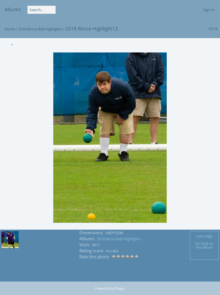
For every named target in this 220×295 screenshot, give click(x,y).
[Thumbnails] (188, 44)
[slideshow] (21, 44)
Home (10, 29)
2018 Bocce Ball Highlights (40, 29)
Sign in (209, 9)
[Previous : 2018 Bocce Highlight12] (200, 44)
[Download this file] (33, 44)
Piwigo (120, 288)
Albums (13, 9)
